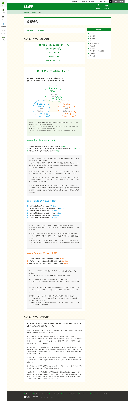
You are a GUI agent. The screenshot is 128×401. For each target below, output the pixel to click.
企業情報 (97, 6)
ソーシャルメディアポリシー (69, 394)
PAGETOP (123, 390)
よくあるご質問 (102, 1)
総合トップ (26, 12)
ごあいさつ (93, 33)
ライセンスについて (83, 394)
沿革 (91, 41)
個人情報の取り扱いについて (41, 394)
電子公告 (92, 56)
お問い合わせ (28, 394)
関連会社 (92, 48)
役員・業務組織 (94, 43)
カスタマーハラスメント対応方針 (99, 394)
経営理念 (92, 36)
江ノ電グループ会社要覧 (97, 51)
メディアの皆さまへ (55, 394)
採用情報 (83, 1)
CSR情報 (92, 53)
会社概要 (92, 38)
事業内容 (92, 46)
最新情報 (92, 1)
